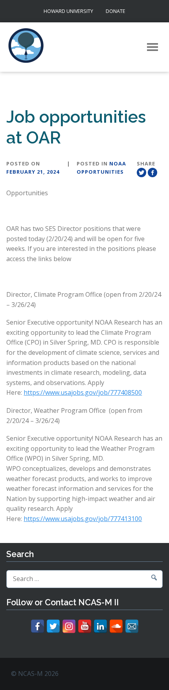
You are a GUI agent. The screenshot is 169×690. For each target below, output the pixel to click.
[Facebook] (37, 626)
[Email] (132, 626)
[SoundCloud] (116, 626)
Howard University (68, 11)
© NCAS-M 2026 (35, 673)
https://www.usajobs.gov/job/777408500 (83, 392)
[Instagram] (69, 626)
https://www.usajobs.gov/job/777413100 (83, 518)
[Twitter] (53, 626)
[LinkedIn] (100, 626)
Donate (115, 11)
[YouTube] (85, 626)
